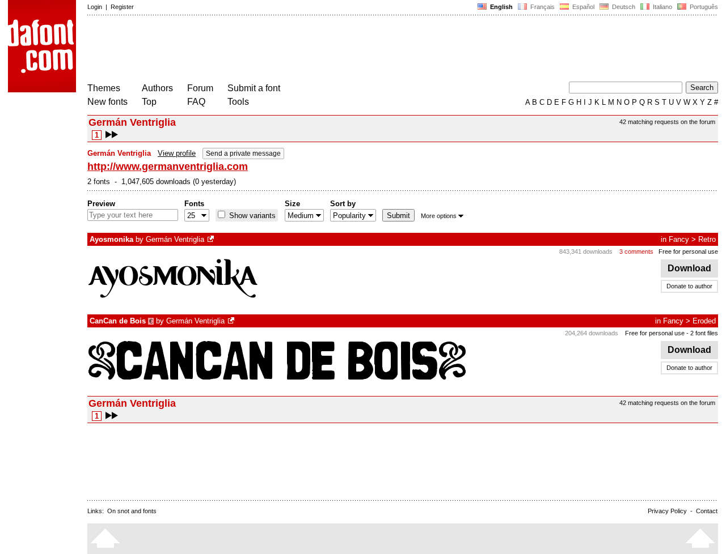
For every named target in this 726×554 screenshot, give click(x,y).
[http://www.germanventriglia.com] (211, 239)
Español (582, 6)
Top (149, 101)
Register (122, 6)
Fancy (679, 239)
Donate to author (689, 286)
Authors (157, 88)
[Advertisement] (293, 49)
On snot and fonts (132, 511)
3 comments (636, 251)
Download (689, 268)
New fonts (107, 101)
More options (439, 215)
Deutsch (623, 6)
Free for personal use (688, 251)
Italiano (661, 6)
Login (94, 6)
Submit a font (253, 88)
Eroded (704, 321)
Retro (707, 239)
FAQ (196, 101)
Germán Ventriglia (175, 239)
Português (702, 6)
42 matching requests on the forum (667, 121)
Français (541, 6)
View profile (177, 153)
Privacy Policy (667, 511)
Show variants (251, 215)
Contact (706, 511)
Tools (238, 101)
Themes (103, 88)
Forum (200, 88)
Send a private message (243, 153)
